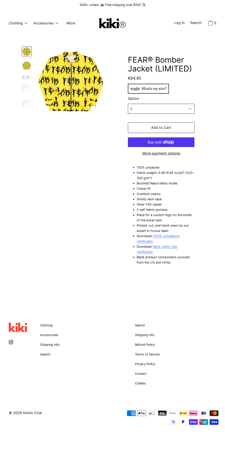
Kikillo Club (32, 413)
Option (133, 98)
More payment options (161, 153)
